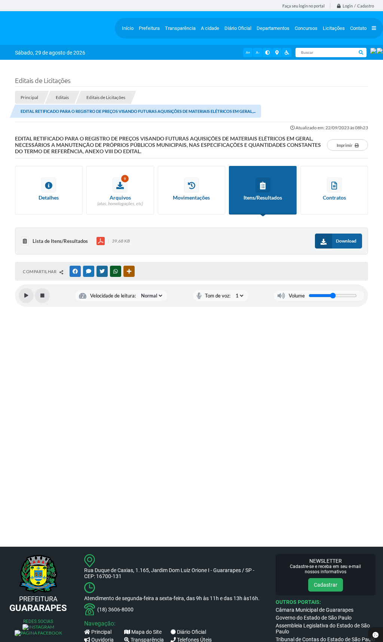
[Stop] (42, 295)
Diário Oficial (191, 632)
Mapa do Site (146, 632)
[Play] (26, 295)
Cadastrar (325, 585)
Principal (101, 632)
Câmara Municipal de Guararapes (314, 610)
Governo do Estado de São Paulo (314, 618)
